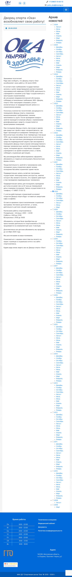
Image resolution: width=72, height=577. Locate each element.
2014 (56, 354)
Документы (42, 527)
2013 (56, 383)
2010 (56, 471)
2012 (56, 412)
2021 (56, 162)
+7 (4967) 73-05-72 (56, 2)
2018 (56, 239)
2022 (56, 133)
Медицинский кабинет (46, 523)
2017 (55, 266)
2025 (56, 45)
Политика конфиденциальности (50, 531)
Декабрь (59, 47)
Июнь (58, 31)
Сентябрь (59, 54)
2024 (56, 74)
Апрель (59, 36)
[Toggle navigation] (66, 10)
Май (57, 33)
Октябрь (59, 52)
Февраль (59, 40)
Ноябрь (59, 49)
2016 (56, 295)
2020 (56, 191)
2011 (55, 442)
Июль (58, 29)
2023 (56, 103)
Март (58, 38)
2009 (56, 500)
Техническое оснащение (47, 520)
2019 (56, 209)
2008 (56, 505)
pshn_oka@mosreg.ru (55, 5)
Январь (59, 42)
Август (58, 27)
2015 (56, 324)
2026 (56, 24)
